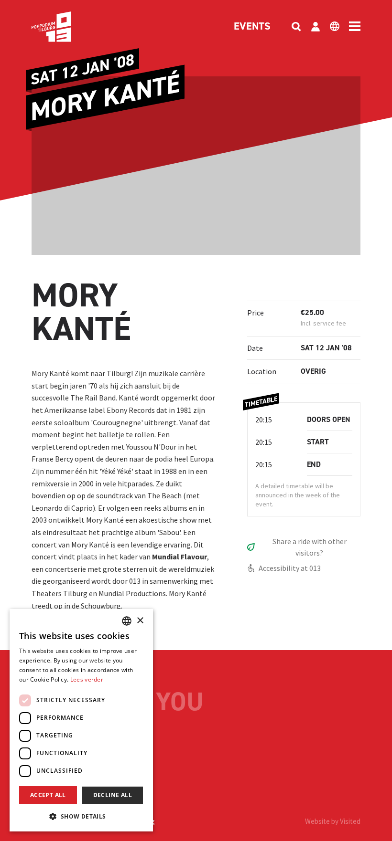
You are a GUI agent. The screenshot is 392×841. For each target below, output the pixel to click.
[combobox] (126, 621)
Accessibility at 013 (290, 568)
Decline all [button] (112, 795)
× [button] (139, 620)
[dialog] (81, 720)
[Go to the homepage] (66, 26)
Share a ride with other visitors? (309, 546)
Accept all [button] (48, 795)
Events (252, 26)
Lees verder (86, 679)
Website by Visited (332, 821)
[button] (81, 816)
